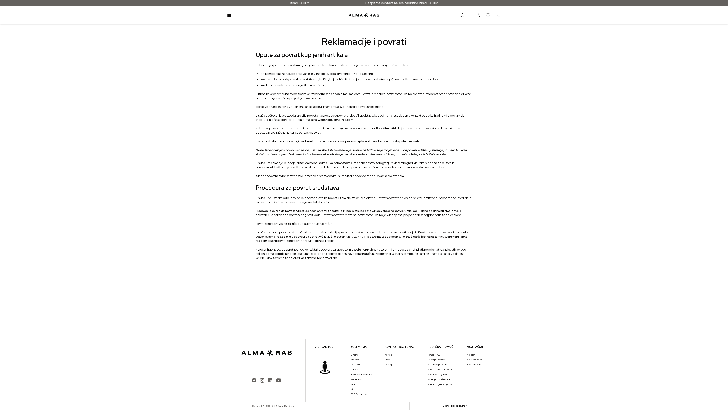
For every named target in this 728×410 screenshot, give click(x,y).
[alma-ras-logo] (364, 15)
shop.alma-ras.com (346, 94)
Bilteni (354, 384)
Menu (229, 15)
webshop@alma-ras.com (335, 120)
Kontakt (388, 354)
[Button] (477, 15)
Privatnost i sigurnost (438, 374)
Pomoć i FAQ (434, 354)
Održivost (355, 364)
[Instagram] (262, 380)
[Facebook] (254, 380)
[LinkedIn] (270, 380)
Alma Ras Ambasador (361, 374)
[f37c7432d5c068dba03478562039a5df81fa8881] (325, 367)
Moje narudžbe (474, 359)
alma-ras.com (278, 237)
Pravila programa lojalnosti (441, 384)
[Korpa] (498, 15)
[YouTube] (278, 380)
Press (387, 359)
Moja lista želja (474, 364)
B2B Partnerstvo (359, 394)
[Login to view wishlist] (488, 15)
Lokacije (389, 364)
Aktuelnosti (356, 379)
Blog (353, 389)
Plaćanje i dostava (437, 359)
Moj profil (471, 354)
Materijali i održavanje (439, 379)
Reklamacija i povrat (438, 364)
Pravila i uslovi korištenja (440, 369)
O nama (355, 354)
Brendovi (355, 359)
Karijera (355, 369)
